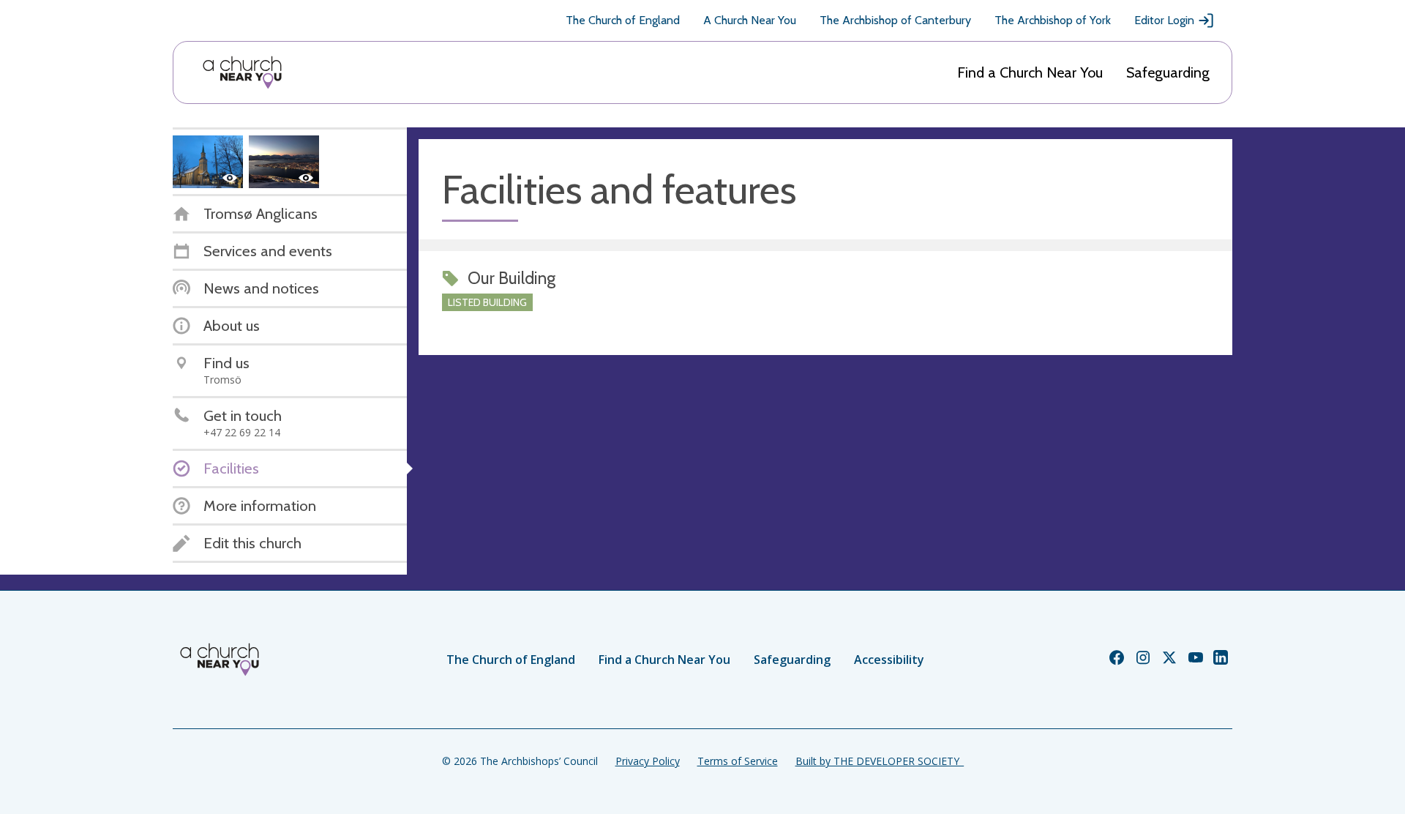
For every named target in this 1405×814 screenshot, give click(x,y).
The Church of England (623, 20)
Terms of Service (737, 761)
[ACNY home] (242, 72)
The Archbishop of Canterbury (895, 20)
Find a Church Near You (1030, 72)
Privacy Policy (647, 761)
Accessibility (889, 659)
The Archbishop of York (1052, 20)
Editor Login (1164, 20)
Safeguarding (1168, 72)
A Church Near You (749, 20)
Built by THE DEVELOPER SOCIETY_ (879, 761)
